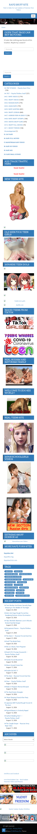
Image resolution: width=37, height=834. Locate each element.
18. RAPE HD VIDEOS (10, 146)
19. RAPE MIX (8, 150)
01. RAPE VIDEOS (12, 97)
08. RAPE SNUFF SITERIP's (15, 119)
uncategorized (10, 131)
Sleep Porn (20, 590)
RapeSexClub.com (10, 560)
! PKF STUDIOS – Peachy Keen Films (18, 88)
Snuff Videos (9, 595)
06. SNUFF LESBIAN (12, 112)
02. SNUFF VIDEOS (12, 100)
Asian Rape (9, 571)
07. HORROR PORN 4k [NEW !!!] (16, 115)
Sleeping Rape (10, 590)
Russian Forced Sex (11, 587)
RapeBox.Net (8, 553)
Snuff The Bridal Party (13, 641)
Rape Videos (18, 585)
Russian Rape (24, 587)
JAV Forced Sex (28, 579)
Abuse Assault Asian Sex (14, 665)
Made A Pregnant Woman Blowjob (17, 687)
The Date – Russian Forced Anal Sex (18, 676)
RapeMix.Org (8, 557)
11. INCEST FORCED (13, 128)
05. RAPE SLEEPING (12, 109)
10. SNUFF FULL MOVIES (14, 125)
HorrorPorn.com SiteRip (13, 576)
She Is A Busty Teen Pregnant (16, 647)
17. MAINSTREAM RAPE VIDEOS (14, 142)
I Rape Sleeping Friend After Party (17, 697)
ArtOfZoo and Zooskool (11, 774)
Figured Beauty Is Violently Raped (17, 710)
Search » (8, 53)
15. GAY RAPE (8, 134)
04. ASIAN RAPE (11, 106)
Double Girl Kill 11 (12, 670)
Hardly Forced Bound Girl (14, 660)
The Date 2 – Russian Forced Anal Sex (19, 636)
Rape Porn (9, 585)
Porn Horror (22, 582)
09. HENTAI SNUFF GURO (14, 122)
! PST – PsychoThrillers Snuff (16, 93)
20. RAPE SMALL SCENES (12, 154)
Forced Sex (18, 571)
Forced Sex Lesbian (11, 574)
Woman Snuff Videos (22, 595)
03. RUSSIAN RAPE (12, 103)
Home (3, 27)
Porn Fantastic (10, 582)
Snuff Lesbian (10, 593)
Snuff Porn (20, 593)
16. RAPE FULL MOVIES (11, 138)
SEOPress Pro (16, 831)
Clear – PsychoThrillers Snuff (16, 681)
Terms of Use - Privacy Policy (12, 829)
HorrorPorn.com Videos (13, 579)
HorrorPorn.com (25, 574)
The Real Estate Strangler (14, 692)
